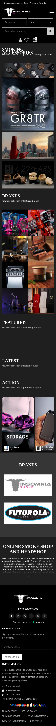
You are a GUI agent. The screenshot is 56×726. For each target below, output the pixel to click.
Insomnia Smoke (22, 558)
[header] (26, 40)
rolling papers (30, 566)
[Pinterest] (31, 616)
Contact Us (36, 721)
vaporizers (9, 566)
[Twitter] (24, 616)
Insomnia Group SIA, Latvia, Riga (21, 698)
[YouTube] (37, 616)
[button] (28, 576)
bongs (49, 564)
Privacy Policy (9, 711)
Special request (13, 690)
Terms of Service (11, 716)
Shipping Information (36, 716)
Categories (9, 22)
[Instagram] (18, 616)
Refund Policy (29, 711)
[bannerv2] (15, 223)
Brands (33, 22)
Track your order (14, 686)
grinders (19, 566)
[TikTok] (44, 616)
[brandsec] (28, 485)
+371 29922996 (13, 694)
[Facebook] (11, 616)
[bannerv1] (28, 104)
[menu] (52, 12)
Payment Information (14, 721)
